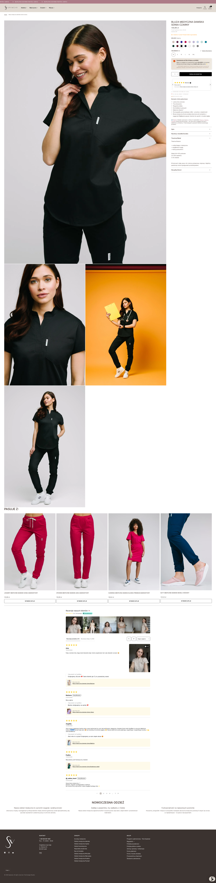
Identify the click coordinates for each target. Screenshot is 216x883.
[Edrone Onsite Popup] (108, 441)
